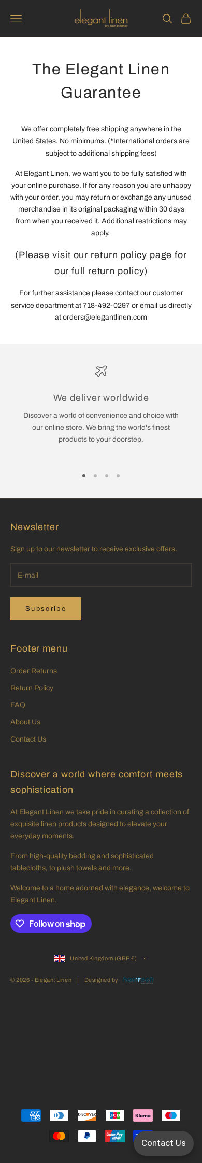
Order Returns (33, 671)
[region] (101, 411)
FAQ (17, 705)
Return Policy (31, 688)
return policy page (131, 255)
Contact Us (28, 739)
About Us (25, 722)
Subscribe (45, 608)
